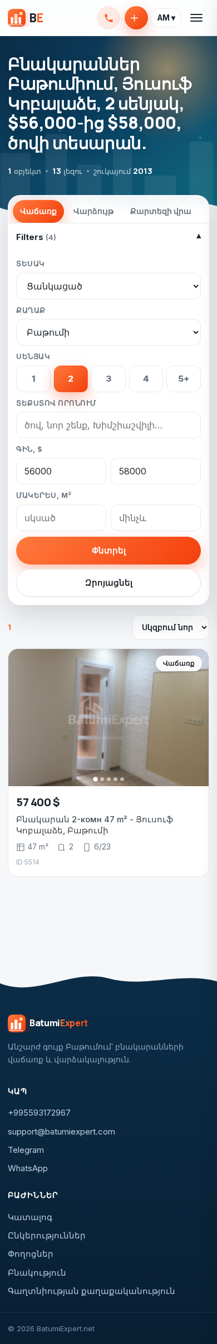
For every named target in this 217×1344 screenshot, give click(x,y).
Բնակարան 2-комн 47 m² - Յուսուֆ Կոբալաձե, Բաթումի (94, 825)
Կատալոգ (30, 1217)
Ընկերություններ (47, 1235)
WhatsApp (28, 1168)
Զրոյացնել (108, 582)
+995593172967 (108, 17)
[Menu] (197, 18)
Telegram (26, 1150)
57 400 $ (38, 802)
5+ (183, 378)
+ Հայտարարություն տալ (136, 17)
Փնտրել (109, 550)
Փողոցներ (30, 1253)
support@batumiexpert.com (61, 1131)
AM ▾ (166, 17)
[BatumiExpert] (25, 18)
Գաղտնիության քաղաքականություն (91, 1291)
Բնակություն (37, 1272)
